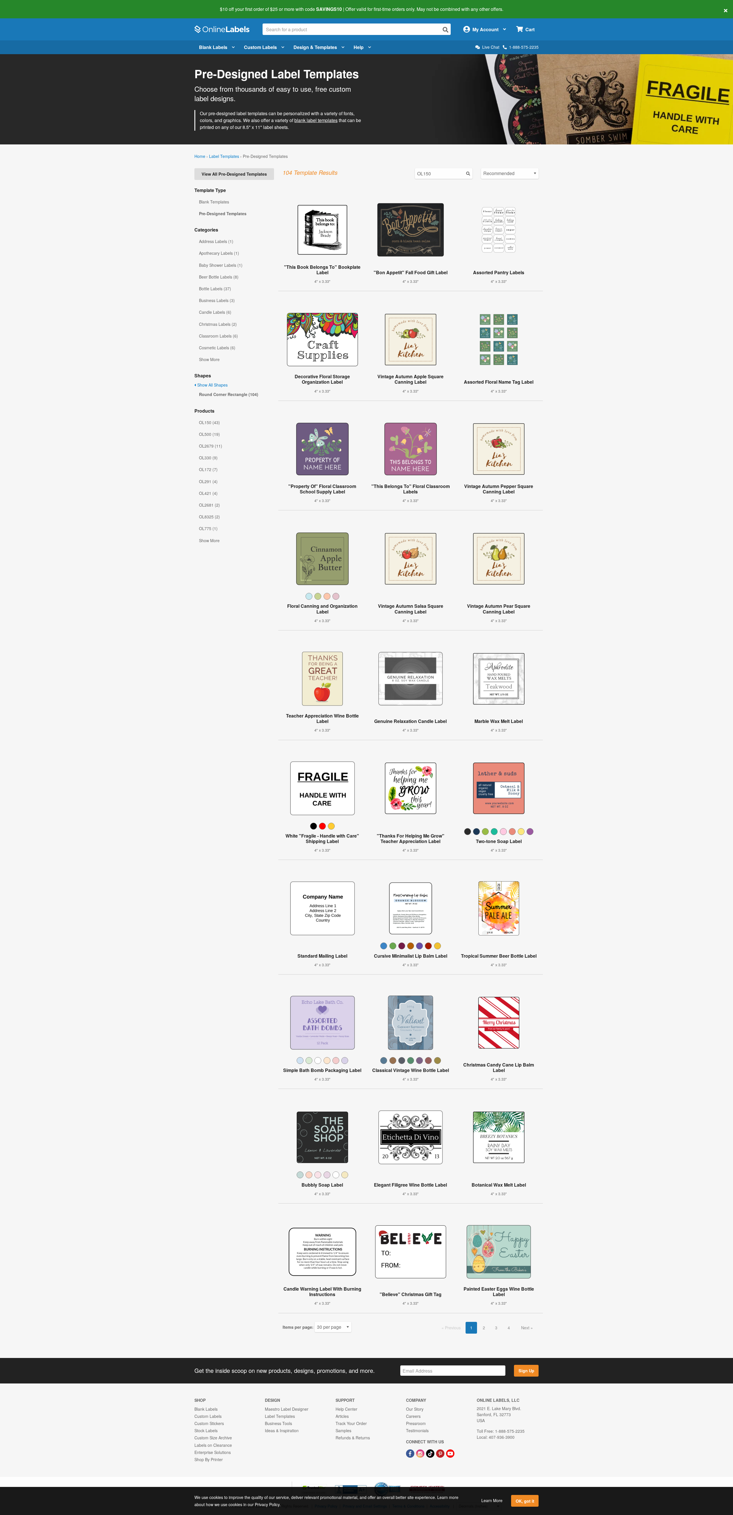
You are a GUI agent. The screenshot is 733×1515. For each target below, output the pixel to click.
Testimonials (417, 1430)
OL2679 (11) (210, 446)
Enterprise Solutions (212, 1452)
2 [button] (484, 1327)
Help (359, 47)
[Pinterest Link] (441, 1453)
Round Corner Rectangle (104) (228, 394)
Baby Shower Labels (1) (221, 265)
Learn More (492, 1500)
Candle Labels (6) (215, 312)
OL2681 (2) (209, 505)
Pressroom (416, 1423)
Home (199, 156)
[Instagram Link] (420, 1453)
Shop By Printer (208, 1459)
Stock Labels (206, 1430)
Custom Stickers (209, 1423)
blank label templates (316, 120)
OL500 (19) (209, 434)
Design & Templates (315, 47)
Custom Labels (260, 47)
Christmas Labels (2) (218, 324)
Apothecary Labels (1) (219, 253)
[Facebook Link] (410, 1453)
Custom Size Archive (213, 1437)
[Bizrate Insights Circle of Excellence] (398, 1482)
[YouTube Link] (450, 1453)
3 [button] (496, 1327)
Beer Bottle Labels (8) (219, 277)
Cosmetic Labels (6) (217, 347)
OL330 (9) (208, 457)
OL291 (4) (208, 481)
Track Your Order (351, 1423)
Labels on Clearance (213, 1445)
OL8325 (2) (209, 517)
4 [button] (509, 1327)
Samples (343, 1430)
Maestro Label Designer (286, 1409)
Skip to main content (20, 5)
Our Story (414, 1409)
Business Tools (278, 1423)
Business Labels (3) (217, 300)
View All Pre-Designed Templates (234, 174)
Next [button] (526, 1327)
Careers (413, 1416)
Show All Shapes (212, 385)
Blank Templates (214, 202)
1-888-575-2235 (524, 47)
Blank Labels (213, 47)
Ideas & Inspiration (282, 1430)
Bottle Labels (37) (215, 288)
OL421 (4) (208, 493)
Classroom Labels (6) (218, 336)
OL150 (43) (209, 422)
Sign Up (526, 1370)
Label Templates (224, 156)
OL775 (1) (208, 528)
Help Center (346, 1409)
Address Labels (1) (216, 241)
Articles (342, 1416)
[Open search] (445, 29)
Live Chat (490, 47)
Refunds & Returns (353, 1437)
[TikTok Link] (431, 1453)
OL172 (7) (208, 469)
